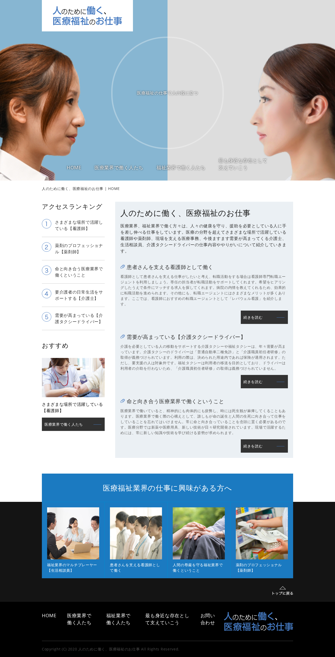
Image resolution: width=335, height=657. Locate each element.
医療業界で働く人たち (118, 167)
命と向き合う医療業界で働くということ (175, 401)
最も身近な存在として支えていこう (243, 164)
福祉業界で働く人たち (181, 167)
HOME (74, 167)
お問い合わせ (207, 619)
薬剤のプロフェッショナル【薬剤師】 (79, 249)
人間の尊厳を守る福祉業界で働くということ (198, 567)
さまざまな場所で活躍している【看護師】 (79, 225)
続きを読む (253, 317)
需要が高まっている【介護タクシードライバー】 (186, 336)
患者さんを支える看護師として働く (170, 267)
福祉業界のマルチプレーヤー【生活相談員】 (72, 567)
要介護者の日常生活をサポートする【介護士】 (79, 295)
